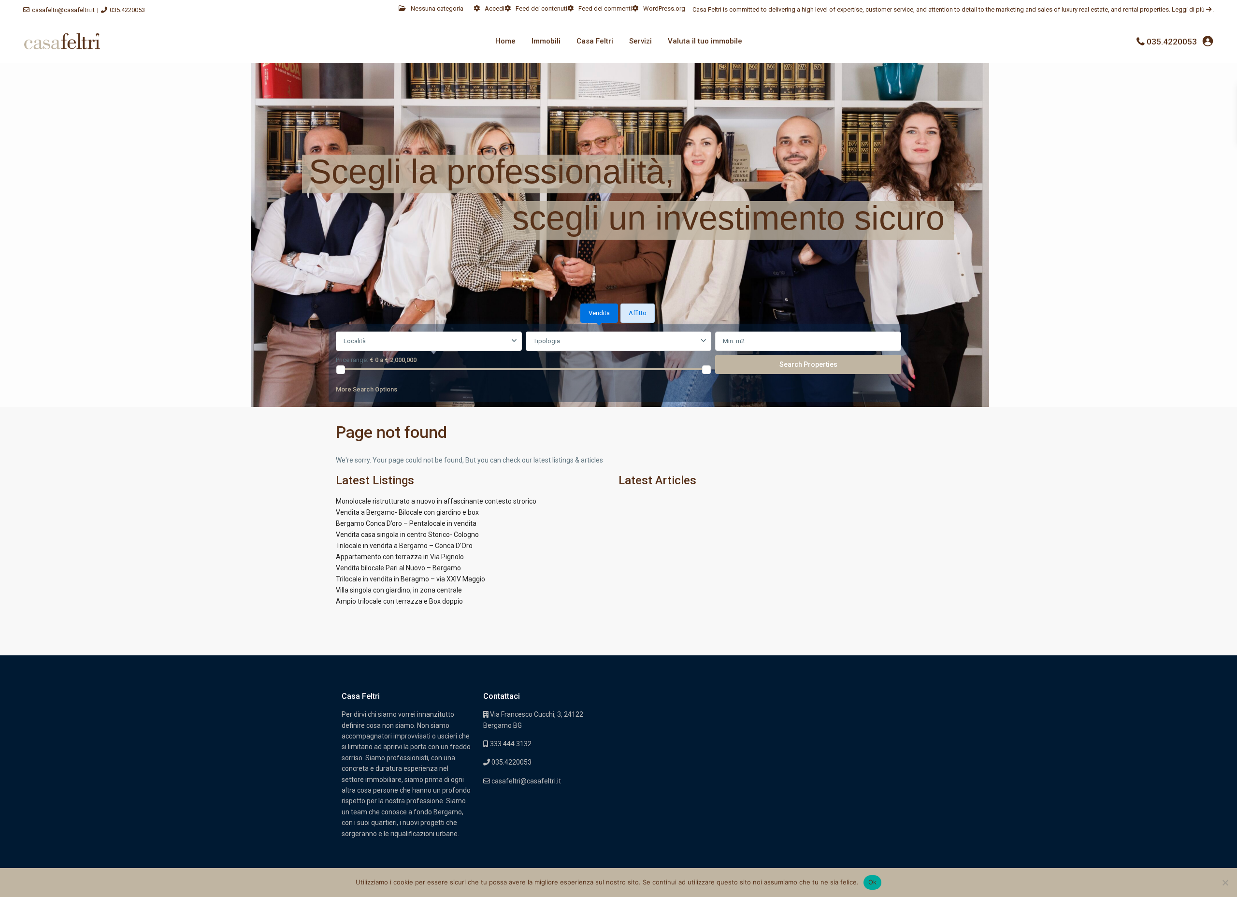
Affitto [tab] (638, 313)
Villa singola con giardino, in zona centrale (399, 590)
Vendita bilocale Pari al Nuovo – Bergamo (398, 568)
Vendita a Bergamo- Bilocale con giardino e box (407, 512)
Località (355, 341)
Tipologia (546, 341)
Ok (872, 882)
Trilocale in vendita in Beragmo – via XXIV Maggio (410, 579)
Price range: (352, 359)
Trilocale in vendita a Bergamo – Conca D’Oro (404, 546)
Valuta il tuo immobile (705, 41)
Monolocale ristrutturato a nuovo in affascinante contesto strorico (436, 501)
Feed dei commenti (605, 8)
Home (505, 41)
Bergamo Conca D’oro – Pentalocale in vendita (406, 523)
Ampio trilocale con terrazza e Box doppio (399, 601)
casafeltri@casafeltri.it (63, 10)
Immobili (546, 41)
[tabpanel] (618, 365)
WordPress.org (664, 8)
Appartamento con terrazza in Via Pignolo (400, 557)
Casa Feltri (594, 41)
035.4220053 (127, 10)
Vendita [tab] (599, 313)
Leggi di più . (1193, 9)
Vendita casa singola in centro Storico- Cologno (407, 534)
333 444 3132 (510, 744)
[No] (1225, 882)
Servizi (640, 41)
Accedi (494, 8)
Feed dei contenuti (541, 8)
